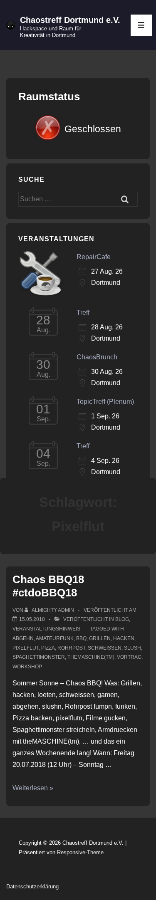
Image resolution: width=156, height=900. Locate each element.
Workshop (27, 667)
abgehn (23, 638)
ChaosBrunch (97, 357)
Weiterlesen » (32, 787)
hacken (123, 638)
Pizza (48, 648)
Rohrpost (71, 648)
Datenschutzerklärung (32, 886)
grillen (100, 638)
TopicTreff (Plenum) (105, 401)
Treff (83, 312)
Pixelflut (25, 648)
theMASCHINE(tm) (90, 657)
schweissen (104, 648)
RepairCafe (94, 256)
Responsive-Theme (80, 852)
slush (132, 648)
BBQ (81, 638)
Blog (122, 619)
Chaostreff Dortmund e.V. (70, 20)
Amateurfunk (55, 638)
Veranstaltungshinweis (46, 629)
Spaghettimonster (38, 657)
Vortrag (129, 657)
